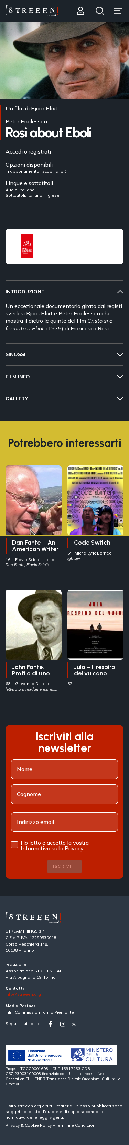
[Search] (100, 11)
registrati (40, 151)
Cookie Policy (38, 1125)
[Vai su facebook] (53, 1024)
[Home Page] (32, 11)
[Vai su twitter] (75, 1024)
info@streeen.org (23, 994)
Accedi (14, 151)
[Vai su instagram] (64, 1024)
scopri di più (54, 171)
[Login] (80, 11)
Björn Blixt (44, 108)
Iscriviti (64, 866)
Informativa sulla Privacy (52, 848)
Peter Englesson (26, 121)
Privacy (13, 1125)
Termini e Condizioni (76, 1125)
